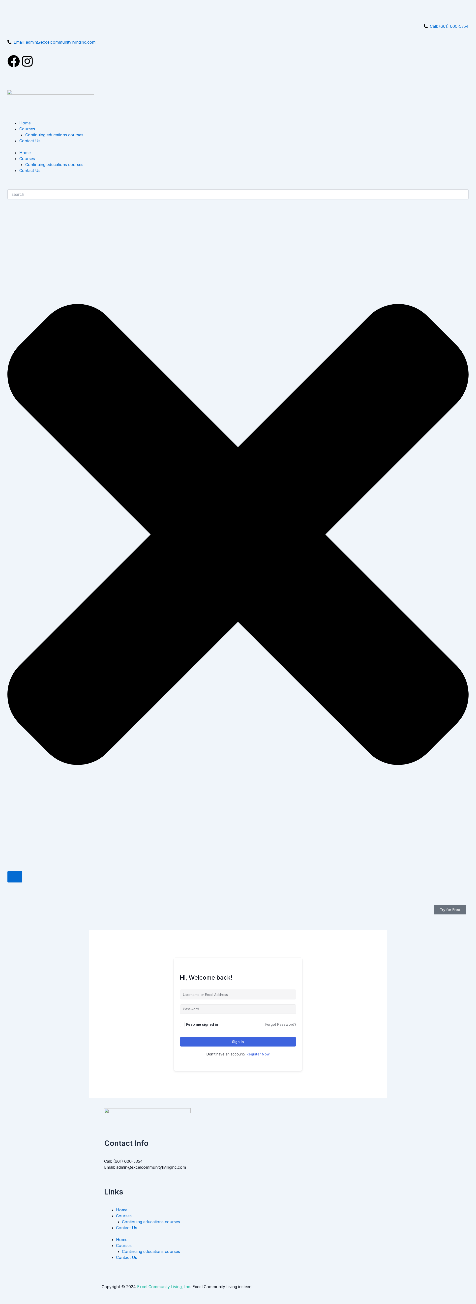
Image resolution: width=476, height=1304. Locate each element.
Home (25, 122)
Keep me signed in (202, 1024)
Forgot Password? (280, 1024)
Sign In (238, 1042)
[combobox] (238, 194)
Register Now (258, 1054)
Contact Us (29, 140)
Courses (27, 128)
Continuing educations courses (54, 134)
